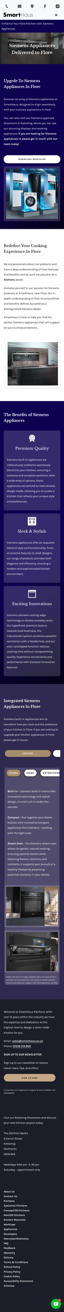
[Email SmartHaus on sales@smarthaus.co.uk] (19, 6)
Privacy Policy (12, 1271)
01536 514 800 (22, 1046)
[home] (18, 15)
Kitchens (9, 1200)
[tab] (28, 753)
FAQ (6, 1243)
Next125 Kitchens (14, 1215)
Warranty (9, 1252)
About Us (9, 1191)
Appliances (10, 1229)
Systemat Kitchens (15, 1205)
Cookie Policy (12, 1276)
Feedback (9, 1248)
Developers (10, 1234)
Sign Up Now (30, 1078)
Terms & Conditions (16, 1262)
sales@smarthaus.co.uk (27, 1040)
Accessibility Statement (18, 1281)
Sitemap (9, 1285)
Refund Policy (12, 1266)
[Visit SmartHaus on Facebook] (45, 6)
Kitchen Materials (15, 1219)
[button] (56, 15)
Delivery (8, 1257)
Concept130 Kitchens (16, 1210)
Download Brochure (32, 159)
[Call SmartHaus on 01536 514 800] (7, 6)
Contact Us (10, 1196)
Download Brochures (16, 1238)
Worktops (9, 1224)
